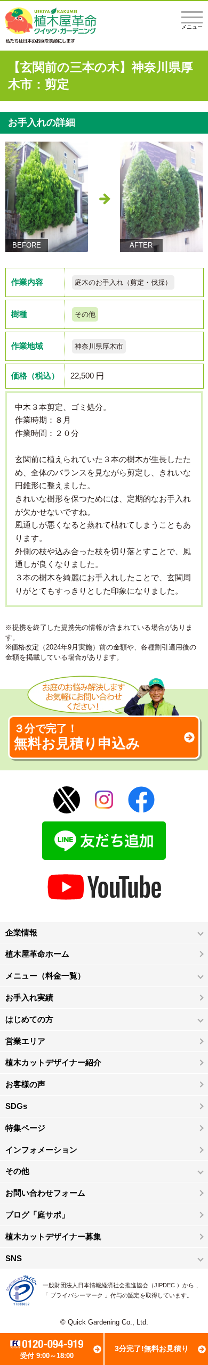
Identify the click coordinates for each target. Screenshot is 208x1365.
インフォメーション (41, 1149)
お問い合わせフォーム (45, 1192)
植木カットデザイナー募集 (53, 1236)
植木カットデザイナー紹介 (53, 1062)
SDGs (16, 1106)
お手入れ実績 (29, 997)
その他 (85, 314)
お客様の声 (25, 1084)
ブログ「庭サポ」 (37, 1214)
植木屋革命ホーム (37, 953)
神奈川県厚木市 (99, 346)
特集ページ (25, 1127)
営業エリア (25, 1041)
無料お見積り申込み (77, 736)
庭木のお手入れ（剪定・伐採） (123, 282)
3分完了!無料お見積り (152, 1348)
